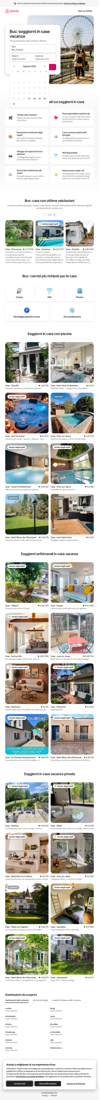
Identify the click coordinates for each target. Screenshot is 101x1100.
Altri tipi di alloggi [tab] (40, 1000)
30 (45, 98)
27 (29, 98)
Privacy (45, 1095)
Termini (54, 1095)
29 (40, 98)
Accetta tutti (19, 1083)
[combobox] (33, 49)
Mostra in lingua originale (74, 3)
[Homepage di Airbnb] (12, 11)
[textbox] (21, 58)
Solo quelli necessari (47, 1083)
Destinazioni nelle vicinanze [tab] (17, 1000)
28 (34, 98)
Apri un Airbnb (85, 11)
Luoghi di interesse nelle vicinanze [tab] (66, 1000)
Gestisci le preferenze (76, 1083)
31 (14, 104)
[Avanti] (54, 215)
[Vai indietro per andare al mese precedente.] (14, 66)
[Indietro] (45, 215)
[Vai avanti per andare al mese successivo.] (44, 66)
